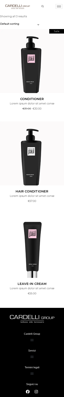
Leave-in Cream (32, 284)
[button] (32, 339)
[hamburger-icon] (58, 6)
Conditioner (32, 99)
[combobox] (19, 24)
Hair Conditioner (32, 191)
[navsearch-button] (42, 6)
